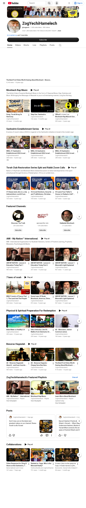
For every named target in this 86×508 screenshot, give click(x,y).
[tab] (9, 45)
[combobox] (37, 3)
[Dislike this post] (13, 435)
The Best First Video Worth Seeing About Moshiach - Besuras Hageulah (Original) (28, 80)
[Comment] (47, 435)
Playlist (22, 398)
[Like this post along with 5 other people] (60, 435)
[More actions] (29, 115)
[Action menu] (51, 435)
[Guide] (4, 3)
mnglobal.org (13, 35)
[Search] (49, 3)
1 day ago (30, 417)
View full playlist (11, 401)
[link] (30, 427)
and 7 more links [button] (22, 35)
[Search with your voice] (57, 3)
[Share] (41, 435)
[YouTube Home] (13, 3)
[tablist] (43, 45)
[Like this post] (10, 435)
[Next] (79, 106)
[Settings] (69, 3)
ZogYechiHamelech (12, 119)
